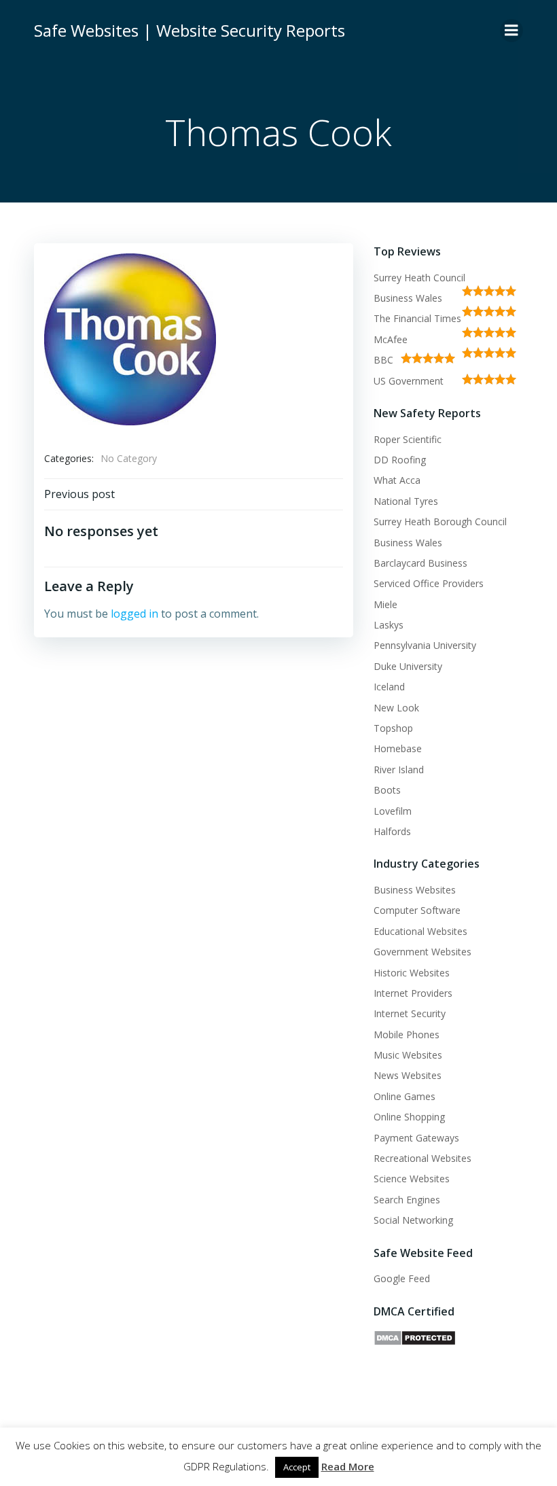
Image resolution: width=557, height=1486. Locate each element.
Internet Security (410, 1013)
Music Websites (408, 1054)
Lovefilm (393, 810)
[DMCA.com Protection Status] (415, 1336)
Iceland (389, 686)
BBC (383, 359)
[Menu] (511, 30)
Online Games (404, 1096)
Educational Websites (420, 931)
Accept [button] (296, 1467)
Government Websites (422, 951)
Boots (387, 789)
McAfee (391, 339)
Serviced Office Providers (429, 583)
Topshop (393, 728)
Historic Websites (412, 972)
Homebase (398, 748)
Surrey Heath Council (419, 277)
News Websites (408, 1075)
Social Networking (413, 1220)
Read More (347, 1466)
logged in (134, 613)
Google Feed (402, 1278)
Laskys (388, 624)
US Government (409, 380)
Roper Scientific (408, 439)
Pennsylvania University (425, 645)
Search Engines (407, 1199)
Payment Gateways (416, 1137)
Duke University (408, 666)
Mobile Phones (406, 1034)
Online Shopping (409, 1116)
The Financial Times (417, 318)
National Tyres (406, 501)
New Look (396, 707)
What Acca (397, 480)
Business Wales (408, 297)
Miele (385, 604)
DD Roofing (400, 459)
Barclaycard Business (420, 562)
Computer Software (417, 910)
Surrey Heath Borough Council (440, 521)
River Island (399, 769)
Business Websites (415, 889)
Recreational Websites (422, 1158)
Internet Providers (413, 993)
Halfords (392, 831)
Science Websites (412, 1178)
